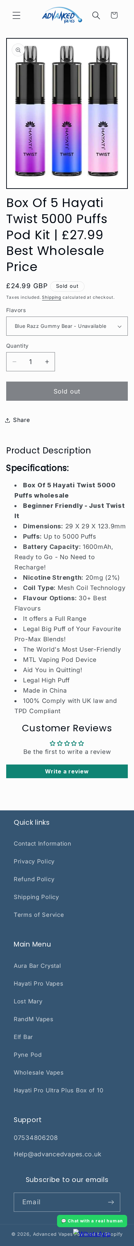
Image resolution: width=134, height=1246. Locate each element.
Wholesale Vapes (39, 1072)
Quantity (17, 346)
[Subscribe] (111, 1202)
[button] (17, 15)
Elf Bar (23, 1036)
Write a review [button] (67, 771)
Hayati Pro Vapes (39, 983)
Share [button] (21, 419)
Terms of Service (39, 914)
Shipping (51, 297)
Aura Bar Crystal (37, 965)
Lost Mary (28, 1001)
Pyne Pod (28, 1054)
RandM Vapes (34, 1019)
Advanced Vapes (53, 1234)
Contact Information (42, 843)
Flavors (16, 310)
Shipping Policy (36, 897)
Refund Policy (34, 879)
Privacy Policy (34, 861)
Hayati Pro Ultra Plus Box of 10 (58, 1090)
